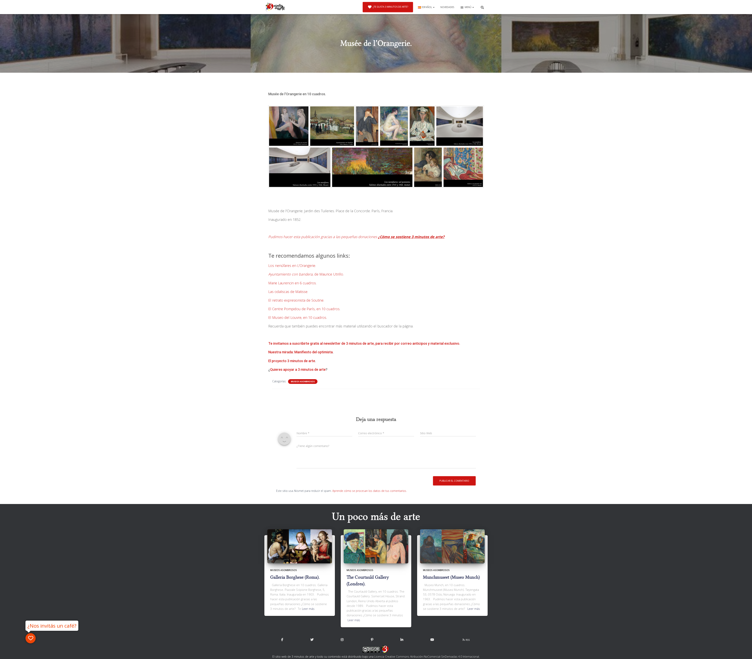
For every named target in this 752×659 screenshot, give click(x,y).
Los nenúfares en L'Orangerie (291, 265)
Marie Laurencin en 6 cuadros (292, 283)
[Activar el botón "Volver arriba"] (744, 651)
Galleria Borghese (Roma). (295, 577)
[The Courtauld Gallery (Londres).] (376, 546)
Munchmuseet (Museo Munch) (451, 577)
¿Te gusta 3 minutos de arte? (390, 6)
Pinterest (372, 639)
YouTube (432, 639)
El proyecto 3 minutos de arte (291, 361)
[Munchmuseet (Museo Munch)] (452, 546)
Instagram (342, 639)
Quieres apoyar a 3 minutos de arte (298, 369)
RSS (468, 640)
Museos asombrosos (303, 381)
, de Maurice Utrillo (305, 274)
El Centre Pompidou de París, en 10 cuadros (304, 308)
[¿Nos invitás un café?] (30, 638)
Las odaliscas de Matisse (287, 291)
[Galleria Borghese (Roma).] (299, 546)
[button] (434, 7)
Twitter (311, 639)
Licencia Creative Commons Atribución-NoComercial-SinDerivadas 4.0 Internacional (426, 656)
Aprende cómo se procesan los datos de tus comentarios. (369, 491)
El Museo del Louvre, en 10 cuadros (297, 317)
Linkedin (402, 639)
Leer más (308, 609)
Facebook (282, 639)
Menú (468, 7)
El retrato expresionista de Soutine (296, 300)
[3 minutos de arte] (275, 7)
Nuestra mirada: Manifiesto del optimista (300, 352)
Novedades (447, 7)
